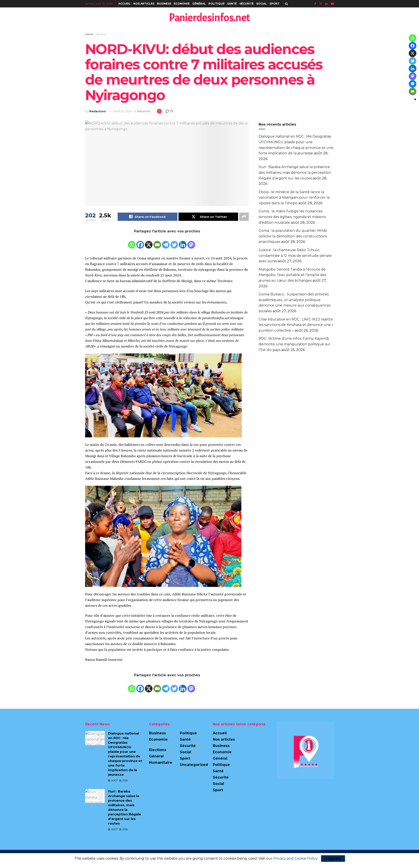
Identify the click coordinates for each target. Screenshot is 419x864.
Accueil (124, 3)
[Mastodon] (191, 242)
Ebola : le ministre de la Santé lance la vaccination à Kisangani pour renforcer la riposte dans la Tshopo (294, 197)
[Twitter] (174, 242)
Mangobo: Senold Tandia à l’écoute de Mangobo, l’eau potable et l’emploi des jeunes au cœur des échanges (292, 275)
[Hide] (415, 99)
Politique (216, 3)
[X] (149, 242)
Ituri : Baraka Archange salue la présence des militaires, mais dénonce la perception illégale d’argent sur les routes (295, 172)
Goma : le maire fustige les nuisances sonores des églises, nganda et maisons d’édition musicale (292, 216)
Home (89, 34)
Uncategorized (194, 765)
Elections (157, 750)
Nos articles (143, 3)
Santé (232, 3)
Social (261, 3)
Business (164, 3)
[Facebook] (140, 242)
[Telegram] (166, 242)
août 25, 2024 (122, 111)
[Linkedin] (183, 242)
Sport (275, 3)
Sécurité (246, 3)
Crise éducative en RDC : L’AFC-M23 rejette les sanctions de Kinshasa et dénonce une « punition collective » (296, 324)
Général (199, 3)
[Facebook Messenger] (412, 84)
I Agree (333, 858)
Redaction (97, 111)
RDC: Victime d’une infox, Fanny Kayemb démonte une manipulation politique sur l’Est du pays (294, 344)
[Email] (157, 242)
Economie (182, 3)
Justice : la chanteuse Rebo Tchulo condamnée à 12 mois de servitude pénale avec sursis (295, 255)
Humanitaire (160, 762)
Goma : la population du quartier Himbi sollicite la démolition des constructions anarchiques (293, 236)
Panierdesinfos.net (209, 17)
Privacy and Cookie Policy (295, 858)
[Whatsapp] (132, 242)
